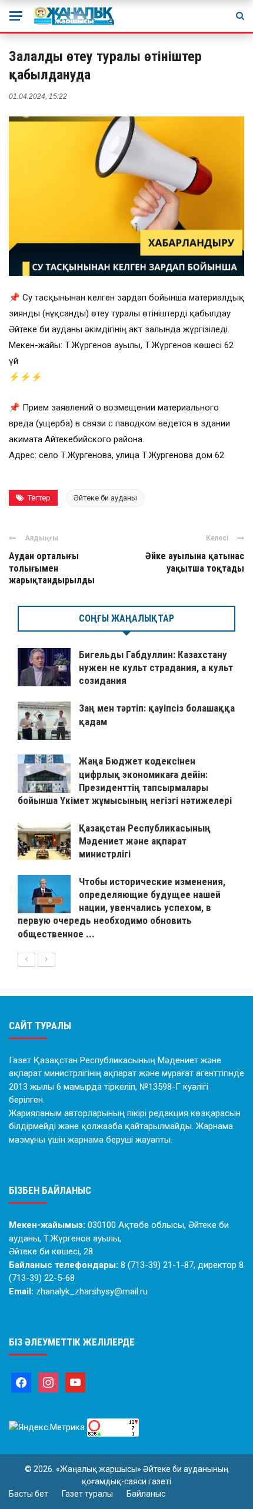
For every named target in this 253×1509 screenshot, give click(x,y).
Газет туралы (87, 1493)
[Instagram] (48, 1382)
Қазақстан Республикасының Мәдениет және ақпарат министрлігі (145, 841)
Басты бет (28, 1493)
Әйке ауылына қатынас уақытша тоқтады (194, 562)
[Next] (46, 960)
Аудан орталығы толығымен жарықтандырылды (52, 568)
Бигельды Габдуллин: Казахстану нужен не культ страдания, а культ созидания (156, 667)
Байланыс (145, 1493)
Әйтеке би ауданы (105, 497)
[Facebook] (21, 1382)
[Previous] (26, 960)
